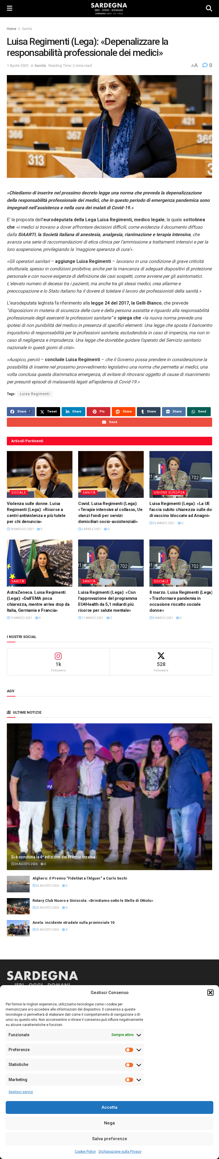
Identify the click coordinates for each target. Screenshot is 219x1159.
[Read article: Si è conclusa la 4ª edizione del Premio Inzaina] (109, 796)
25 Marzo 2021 (163, 523)
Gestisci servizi (21, 1092)
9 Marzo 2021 (162, 617)
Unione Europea (169, 492)
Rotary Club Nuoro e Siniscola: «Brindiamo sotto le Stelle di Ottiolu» (93, 900)
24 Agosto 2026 (26, 864)
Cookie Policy (85, 1152)
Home (11, 29)
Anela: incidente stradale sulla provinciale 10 (73, 922)
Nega (109, 1123)
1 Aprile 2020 (17, 65)
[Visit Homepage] (109, 8)
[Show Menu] (9, 8)
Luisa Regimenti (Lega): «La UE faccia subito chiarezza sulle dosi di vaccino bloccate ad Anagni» (182, 509)
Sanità (27, 29)
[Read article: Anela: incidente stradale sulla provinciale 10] (18, 928)
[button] (210, 992)
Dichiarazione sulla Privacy (120, 1152)
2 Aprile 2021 (91, 529)
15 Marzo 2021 (21, 617)
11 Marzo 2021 (92, 617)
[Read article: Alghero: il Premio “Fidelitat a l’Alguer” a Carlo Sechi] (18, 884)
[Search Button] (209, 8)
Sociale (18, 492)
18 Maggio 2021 (22, 529)
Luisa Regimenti (35, 394)
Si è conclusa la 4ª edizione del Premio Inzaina (53, 857)
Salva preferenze (109, 1138)
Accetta (109, 1107)
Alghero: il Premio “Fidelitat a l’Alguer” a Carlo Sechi (80, 878)
